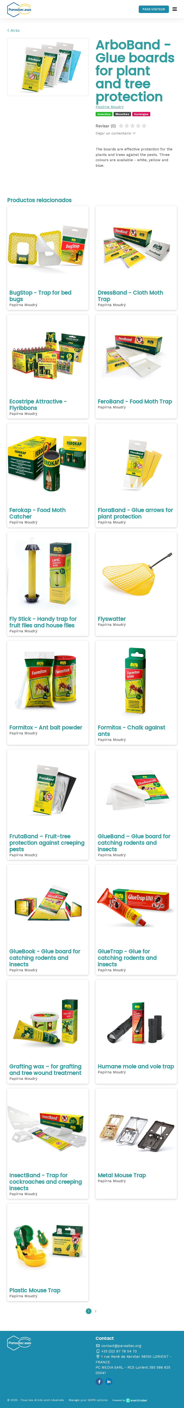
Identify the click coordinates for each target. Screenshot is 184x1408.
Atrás (14, 30)
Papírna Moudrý (110, 107)
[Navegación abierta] (174, 9)
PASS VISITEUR (154, 9)
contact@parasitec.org (120, 1346)
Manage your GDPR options (88, 1400)
